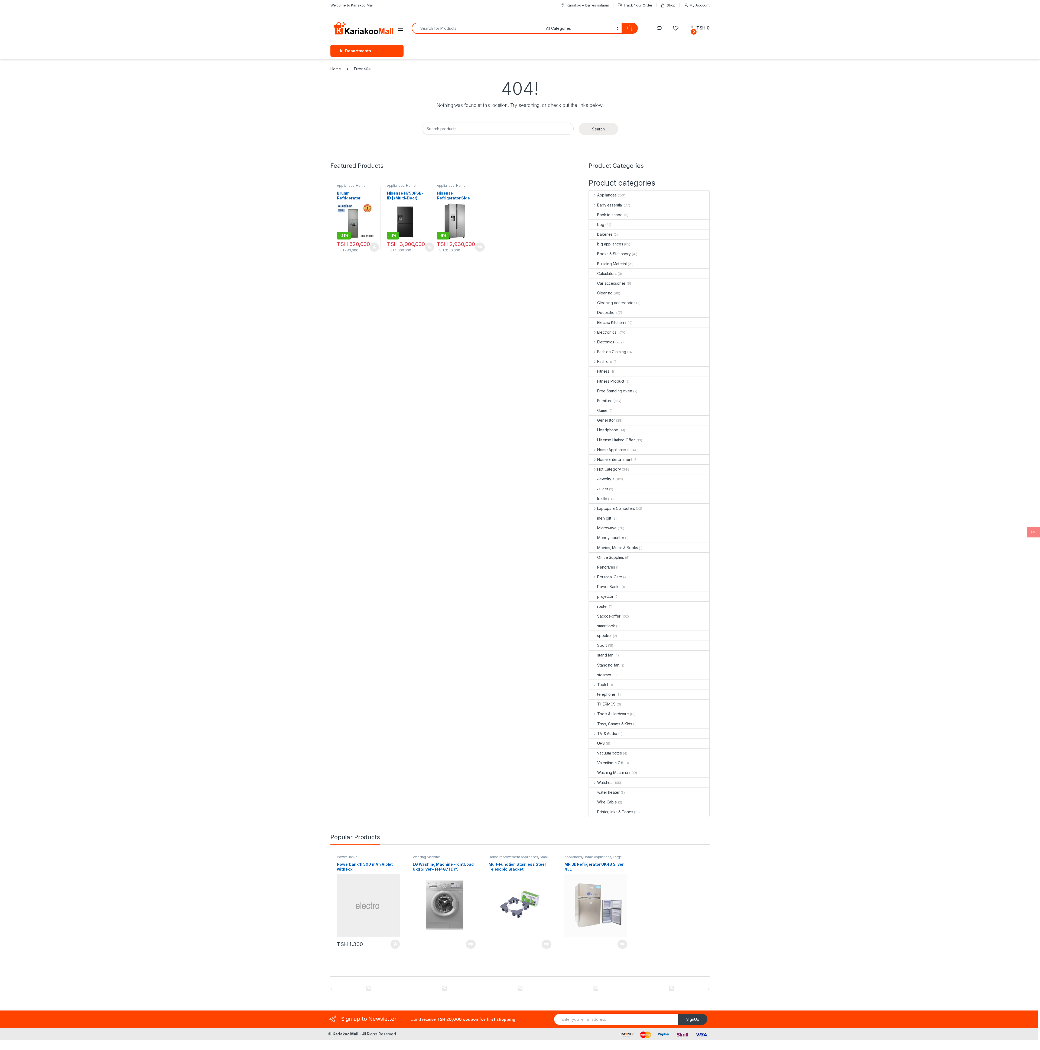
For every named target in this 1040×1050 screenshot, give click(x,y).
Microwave (607, 528)
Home (335, 69)
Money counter (610, 537)
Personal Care (609, 577)
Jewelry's (606, 479)
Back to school (610, 214)
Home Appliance (351, 187)
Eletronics (605, 342)
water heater (608, 792)
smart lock (606, 626)
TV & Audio (607, 733)
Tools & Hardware (613, 713)
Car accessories (611, 283)
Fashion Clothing (611, 351)
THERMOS (606, 704)
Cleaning (605, 293)
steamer (604, 674)
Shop (671, 5)
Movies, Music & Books (617, 547)
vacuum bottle (609, 753)
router (602, 606)
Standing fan (608, 665)
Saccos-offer (608, 616)
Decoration (607, 312)
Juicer (602, 489)
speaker (604, 635)
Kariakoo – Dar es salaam (588, 5)
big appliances (610, 244)
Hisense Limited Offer (616, 440)
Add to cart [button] (374, 247)
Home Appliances (401, 187)
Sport (602, 645)
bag (600, 224)
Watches (604, 782)
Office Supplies (610, 557)
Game (602, 410)
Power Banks (608, 586)
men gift (604, 518)
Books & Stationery (613, 253)
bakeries (605, 234)
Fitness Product (610, 381)
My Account (700, 5)
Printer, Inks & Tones (615, 811)
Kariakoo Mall (345, 1034)
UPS (601, 743)
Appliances (346, 185)
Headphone (607, 430)
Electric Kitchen (610, 322)
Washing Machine (612, 772)
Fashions (605, 361)
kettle (602, 498)
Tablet (602, 684)
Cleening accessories (616, 302)
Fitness (603, 371)
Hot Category (609, 469)
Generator (606, 420)
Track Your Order (637, 5)
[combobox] (477, 28)
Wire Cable (607, 802)
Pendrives (606, 567)
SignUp (692, 1019)
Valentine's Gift (610, 762)
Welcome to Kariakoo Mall (351, 5)
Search (598, 129)
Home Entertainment (614, 459)
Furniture (605, 400)
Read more (480, 247)
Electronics (606, 332)
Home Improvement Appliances (513, 857)
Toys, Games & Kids (614, 723)
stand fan (605, 655)
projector (605, 596)
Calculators (606, 273)
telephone (606, 694)
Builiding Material (611, 263)
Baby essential (610, 205)
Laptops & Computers (616, 508)
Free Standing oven (614, 391)
